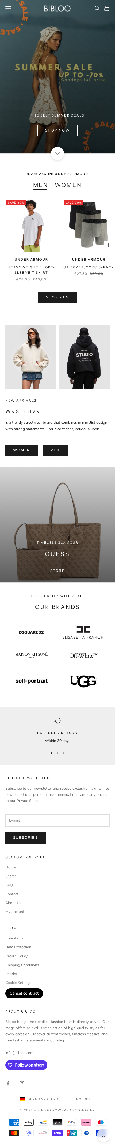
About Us (13, 902)
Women (68, 185)
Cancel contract (24, 993)
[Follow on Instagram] (22, 1083)
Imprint (11, 973)
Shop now (57, 130)
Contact (11, 894)
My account (14, 911)
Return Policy (16, 956)
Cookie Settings (18, 982)
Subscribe (25, 837)
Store (57, 570)
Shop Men (57, 297)
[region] (57, 730)
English (82, 1099)
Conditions (14, 938)
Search (11, 876)
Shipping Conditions (22, 965)
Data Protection (18, 947)
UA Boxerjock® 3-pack (88, 267)
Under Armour (31, 259)
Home (10, 867)
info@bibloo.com (19, 1052)
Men (40, 185)
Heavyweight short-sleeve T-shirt (31, 270)
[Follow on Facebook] (8, 1083)
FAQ (9, 885)
